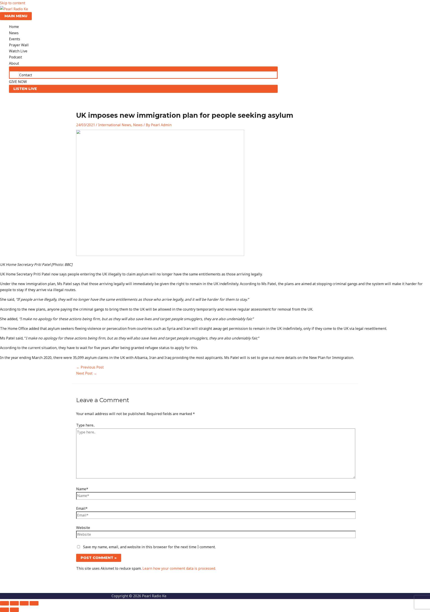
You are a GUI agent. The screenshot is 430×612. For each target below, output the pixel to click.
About (14, 63)
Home (14, 26)
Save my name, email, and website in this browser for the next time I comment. (149, 546)
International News (114, 124)
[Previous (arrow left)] (4, 610)
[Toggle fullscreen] (14, 603)
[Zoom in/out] (4, 603)
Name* (82, 488)
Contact (25, 75)
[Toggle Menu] (143, 68)
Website (83, 527)
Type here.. (85, 425)
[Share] (24, 603)
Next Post (86, 373)
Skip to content (12, 2)
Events (14, 38)
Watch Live (18, 51)
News (14, 32)
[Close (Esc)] (34, 603)
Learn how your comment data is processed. (179, 568)
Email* (82, 508)
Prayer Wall (19, 45)
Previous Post (90, 367)
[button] (143, 89)
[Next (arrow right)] (14, 610)
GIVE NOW (18, 81)
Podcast (15, 57)
